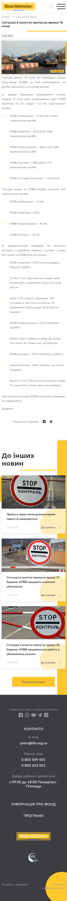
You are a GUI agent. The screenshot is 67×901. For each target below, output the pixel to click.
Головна (6, 16)
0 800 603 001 (33, 765)
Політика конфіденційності (53, 886)
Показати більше (33, 682)
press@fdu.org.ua (33, 743)
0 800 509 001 (33, 759)
